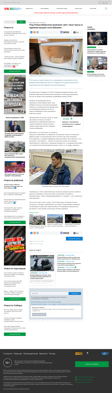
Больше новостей (14, 71)
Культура (93, 8)
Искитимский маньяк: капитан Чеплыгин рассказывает (46, 302)
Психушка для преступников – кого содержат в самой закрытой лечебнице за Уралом (55, 304)
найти (21, 22)
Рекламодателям (30, 354)
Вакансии (43, 354)
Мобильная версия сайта (83, 382)
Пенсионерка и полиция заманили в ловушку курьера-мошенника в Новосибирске (97, 51)
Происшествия (61, 8)
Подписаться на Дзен (39, 314)
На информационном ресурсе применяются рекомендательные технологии (21, 382)
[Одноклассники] (35, 32)
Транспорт (78, 8)
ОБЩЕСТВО (90, 71)
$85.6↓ (19, 2)
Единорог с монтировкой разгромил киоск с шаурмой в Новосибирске (71, 124)
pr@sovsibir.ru (26, 379)
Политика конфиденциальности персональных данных (16, 389)
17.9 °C (14, 2)
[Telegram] (38, 32)
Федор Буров (44, 37)
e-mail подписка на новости (86, 377)
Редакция (18, 354)
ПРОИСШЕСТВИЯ (43, 273)
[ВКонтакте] (31, 32)
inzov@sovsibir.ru (57, 378)
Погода (52, 354)
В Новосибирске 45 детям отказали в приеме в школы (96, 75)
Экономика (45, 8)
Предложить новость (74, 238)
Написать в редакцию (92, 364)
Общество (29, 8)
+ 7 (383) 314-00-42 (34, 378)
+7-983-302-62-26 (38, 379)
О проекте (7, 354)
